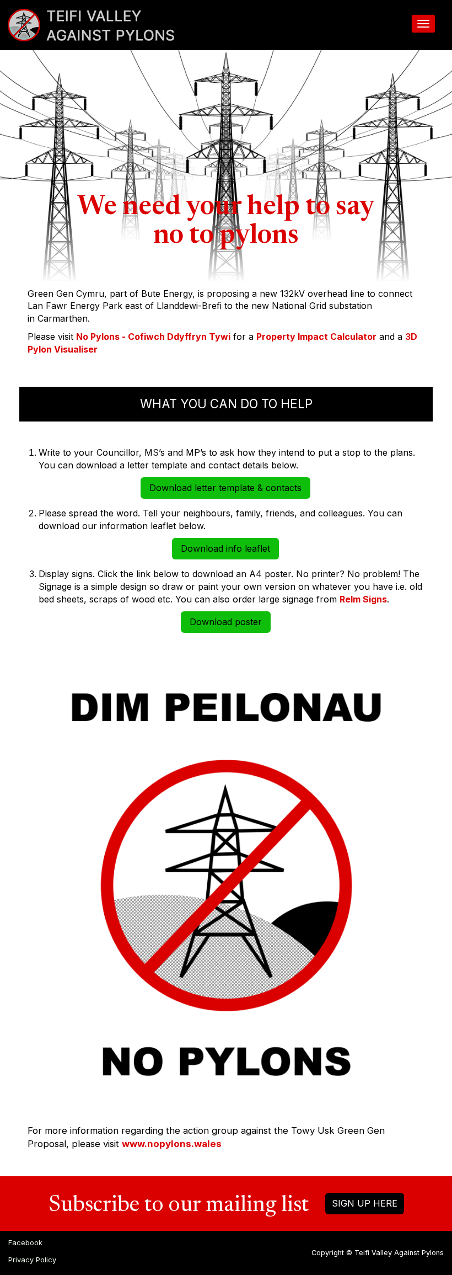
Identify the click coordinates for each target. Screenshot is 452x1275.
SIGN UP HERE (364, 1203)
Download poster (226, 621)
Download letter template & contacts (225, 487)
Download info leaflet (225, 548)
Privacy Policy (32, 1260)
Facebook (25, 1243)
